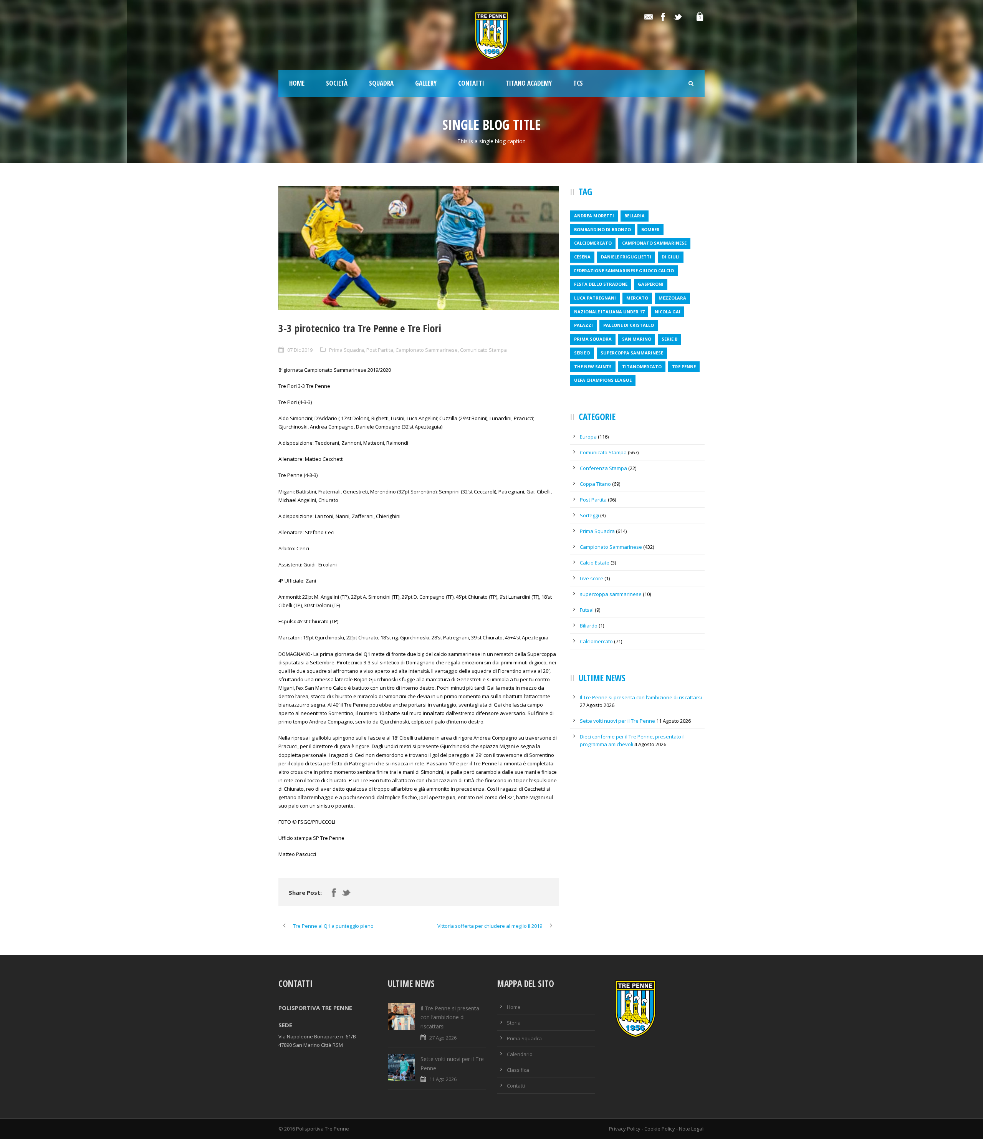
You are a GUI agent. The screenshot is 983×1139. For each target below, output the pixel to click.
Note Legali (692, 1128)
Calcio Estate (594, 562)
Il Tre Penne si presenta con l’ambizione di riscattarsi (641, 697)
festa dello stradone (600, 284)
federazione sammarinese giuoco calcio (624, 270)
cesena (582, 257)
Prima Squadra (346, 349)
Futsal (587, 609)
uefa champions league (603, 380)
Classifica (518, 1069)
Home (296, 83)
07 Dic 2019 (300, 349)
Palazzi (583, 325)
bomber (650, 229)
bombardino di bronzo (602, 229)
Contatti (471, 83)
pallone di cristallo (628, 325)
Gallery (426, 83)
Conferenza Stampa (603, 468)
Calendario (520, 1054)
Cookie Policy (659, 1128)
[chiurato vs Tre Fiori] (418, 248)
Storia (514, 1022)
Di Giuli (671, 257)
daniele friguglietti (626, 257)
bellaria (634, 216)
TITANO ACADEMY (529, 83)
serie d (582, 353)
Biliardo (588, 625)
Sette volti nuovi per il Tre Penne (617, 720)
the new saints (593, 366)
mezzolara (672, 298)
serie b (669, 339)
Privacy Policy (624, 1128)
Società (337, 83)
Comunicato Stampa (483, 349)
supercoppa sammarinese (632, 353)
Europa (588, 436)
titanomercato (642, 366)
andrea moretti (594, 216)
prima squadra (593, 339)
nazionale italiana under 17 (609, 312)
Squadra (381, 83)
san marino (636, 339)
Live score (591, 578)
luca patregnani (595, 298)
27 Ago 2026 (443, 1037)
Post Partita (379, 349)
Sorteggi (589, 515)
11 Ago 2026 (443, 1079)
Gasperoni (651, 284)
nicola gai (667, 312)
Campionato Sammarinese (427, 349)
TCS (578, 83)
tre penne (684, 366)
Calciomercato (596, 641)
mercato (637, 298)
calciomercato (593, 243)
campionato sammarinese (654, 243)
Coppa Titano (595, 483)
